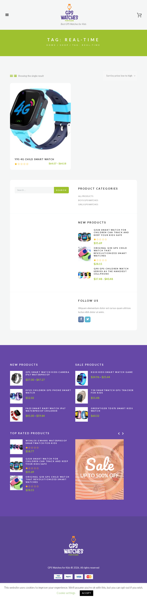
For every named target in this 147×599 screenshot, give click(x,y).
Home (51, 45)
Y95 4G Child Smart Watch (34, 159)
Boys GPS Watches (88, 200)
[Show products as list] (15, 75)
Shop (64, 45)
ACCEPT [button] (86, 593)
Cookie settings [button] (66, 593)
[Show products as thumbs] (11, 75)
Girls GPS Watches (88, 204)
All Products (85, 196)
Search (61, 190)
